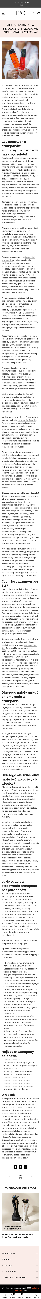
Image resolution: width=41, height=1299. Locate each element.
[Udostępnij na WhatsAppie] (25, 1167)
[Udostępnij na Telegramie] (20, 1167)
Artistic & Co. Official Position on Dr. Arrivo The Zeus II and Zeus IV (18, 1236)
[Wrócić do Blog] (20, 1177)
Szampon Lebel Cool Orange (17, 1080)
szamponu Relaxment (12, 350)
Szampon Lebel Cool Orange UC (18, 1086)
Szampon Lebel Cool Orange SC (18, 1083)
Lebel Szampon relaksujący (11, 1070)
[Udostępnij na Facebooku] (15, 1167)
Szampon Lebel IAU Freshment (12, 1061)
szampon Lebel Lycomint (13, 382)
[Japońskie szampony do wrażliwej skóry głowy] (32, 1177)
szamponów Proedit (27, 420)
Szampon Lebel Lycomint (15, 1077)
